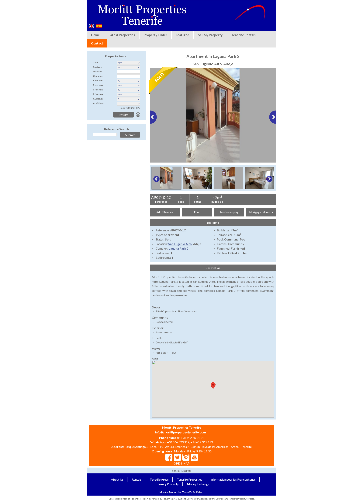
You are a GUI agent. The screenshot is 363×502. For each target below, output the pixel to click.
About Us (117, 479)
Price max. (98, 94)
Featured (182, 35)
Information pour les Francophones (233, 479)
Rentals (136, 479)
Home (95, 35)
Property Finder (155, 35)
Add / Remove (164, 212)
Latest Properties (122, 35)
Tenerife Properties (189, 479)
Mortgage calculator (261, 212)
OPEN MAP (182, 463)
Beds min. (98, 80)
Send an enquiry (229, 212)
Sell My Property (210, 35)
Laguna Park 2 (178, 248)
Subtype (97, 66)
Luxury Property (168, 484)
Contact (97, 43)
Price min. (98, 89)
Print (197, 212)
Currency (98, 98)
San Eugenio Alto (180, 244)
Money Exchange (198, 484)
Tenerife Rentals (243, 35)
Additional (98, 103)
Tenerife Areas (159, 479)
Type (95, 62)
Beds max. (98, 85)
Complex (97, 76)
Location (97, 71)
